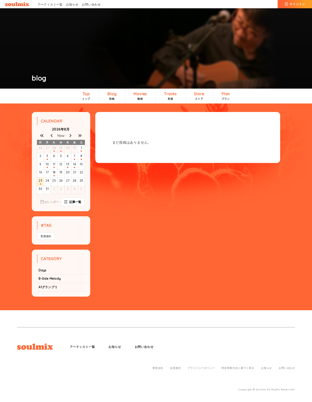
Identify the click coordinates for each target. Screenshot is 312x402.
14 (74, 164)
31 (74, 148)
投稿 (111, 95)
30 (68, 148)
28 (54, 148)
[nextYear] (80, 135)
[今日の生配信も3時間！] (54, 151)
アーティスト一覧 (50, 4)
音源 (170, 95)
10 (47, 164)
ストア (199, 95)
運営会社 (157, 368)
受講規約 (46, 236)
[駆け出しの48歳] (67, 167)
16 (40, 172)
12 (61, 164)
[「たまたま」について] (40, 184)
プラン (226, 95)
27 (47, 148)
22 (81, 172)
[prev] (51, 135)
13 (67, 164)
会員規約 (175, 368)
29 (61, 148)
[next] (70, 135)
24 (47, 181)
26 (40, 148)
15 (81, 164)
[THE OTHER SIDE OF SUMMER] (81, 151)
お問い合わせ (91, 4)
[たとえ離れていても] (61, 151)
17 (47, 172)
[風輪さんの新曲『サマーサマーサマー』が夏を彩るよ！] (47, 159)
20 (68, 172)
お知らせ (72, 4)
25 (54, 181)
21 (74, 172)
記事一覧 (75, 202)
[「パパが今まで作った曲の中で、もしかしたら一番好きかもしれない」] (47, 167)
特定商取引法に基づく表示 (238, 368)
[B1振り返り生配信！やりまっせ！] (81, 159)
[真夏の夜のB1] (54, 167)
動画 (140, 95)
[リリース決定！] (74, 159)
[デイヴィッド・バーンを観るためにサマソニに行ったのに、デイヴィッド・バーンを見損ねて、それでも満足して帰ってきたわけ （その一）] (74, 167)
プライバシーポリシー (201, 368)
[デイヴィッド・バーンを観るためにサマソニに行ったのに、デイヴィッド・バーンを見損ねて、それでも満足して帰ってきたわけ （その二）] (54, 175)
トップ (86, 95)
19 (61, 172)
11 (54, 164)
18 (54, 172)
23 (40, 181)
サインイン (297, 4)
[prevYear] (42, 135)
